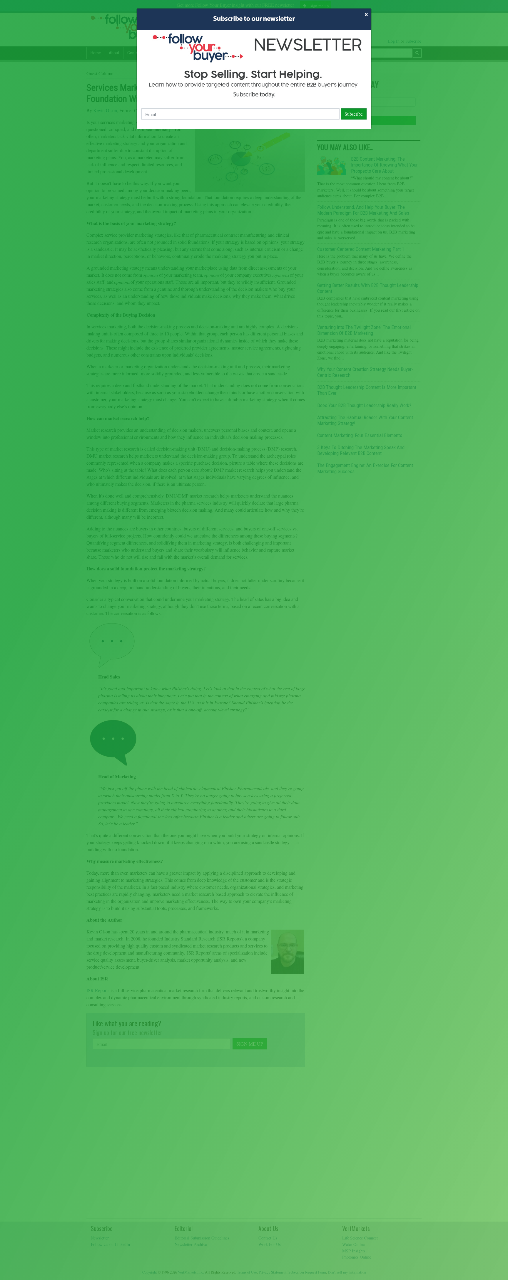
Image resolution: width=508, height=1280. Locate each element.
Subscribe (354, 114)
